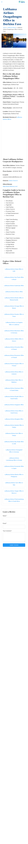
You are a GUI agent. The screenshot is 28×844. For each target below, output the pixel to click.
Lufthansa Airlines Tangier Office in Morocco (14, 492)
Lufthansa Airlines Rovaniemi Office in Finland (14, 356)
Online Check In (13, 180)
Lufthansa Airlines (11, 27)
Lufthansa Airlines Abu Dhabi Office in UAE (14, 442)
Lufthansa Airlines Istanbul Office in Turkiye (14, 426)
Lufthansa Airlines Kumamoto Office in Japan (14, 467)
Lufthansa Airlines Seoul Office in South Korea (14, 412)
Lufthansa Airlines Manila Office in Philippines (14, 475)
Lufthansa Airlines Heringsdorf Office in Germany (14, 451)
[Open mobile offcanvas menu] (1, 2)
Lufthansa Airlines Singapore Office (14, 404)
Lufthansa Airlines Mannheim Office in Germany (14, 331)
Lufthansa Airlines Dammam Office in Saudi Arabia (14, 389)
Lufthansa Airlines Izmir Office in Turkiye (14, 434)
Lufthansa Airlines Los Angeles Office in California (14, 323)
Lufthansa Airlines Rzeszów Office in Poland (14, 348)
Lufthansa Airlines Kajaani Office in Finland (14, 364)
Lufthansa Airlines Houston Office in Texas (14, 315)
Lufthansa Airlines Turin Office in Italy (14, 483)
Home (4, 27)
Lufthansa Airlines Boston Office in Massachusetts (14, 299)
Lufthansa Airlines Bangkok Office (14, 419)
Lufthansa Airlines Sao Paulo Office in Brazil (14, 278)
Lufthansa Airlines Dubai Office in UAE (14, 270)
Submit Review (14, 545)
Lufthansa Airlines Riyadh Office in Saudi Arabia (14, 397)
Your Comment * (7, 531)
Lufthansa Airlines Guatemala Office (14, 285)
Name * (5, 515)
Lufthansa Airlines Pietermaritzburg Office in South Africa (14, 500)
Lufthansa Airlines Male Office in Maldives (14, 381)
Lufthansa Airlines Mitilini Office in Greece (14, 340)
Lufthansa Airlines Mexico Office (14, 291)
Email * (5, 523)
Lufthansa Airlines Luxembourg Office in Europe (14, 459)
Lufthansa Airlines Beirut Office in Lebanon (14, 373)
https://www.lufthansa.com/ (10, 186)
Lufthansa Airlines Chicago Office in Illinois (14, 307)
